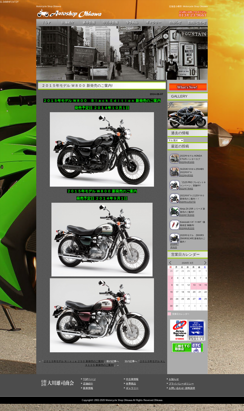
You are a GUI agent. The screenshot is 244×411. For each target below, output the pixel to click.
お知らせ (174, 379)
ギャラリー (132, 388)
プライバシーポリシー (181, 383)
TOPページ (89, 379)
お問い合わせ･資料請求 (182, 388)
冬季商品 (131, 383)
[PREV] (171, 263)
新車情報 (88, 388)
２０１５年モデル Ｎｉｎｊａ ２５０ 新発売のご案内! (74, 361)
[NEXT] (204, 263)
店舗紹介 (88, 383)
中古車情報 (132, 379)
